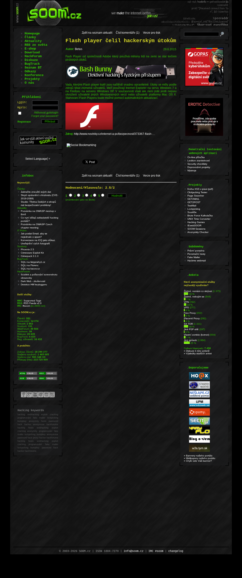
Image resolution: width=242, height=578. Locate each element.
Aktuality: (22, 208)
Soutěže (192, 212)
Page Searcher (195, 195)
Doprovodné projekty (198, 167)
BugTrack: (22, 259)
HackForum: (23, 271)
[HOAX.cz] (199, 379)
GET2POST (193, 202)
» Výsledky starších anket (198, 353)
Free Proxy (190, 313)
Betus (78, 49)
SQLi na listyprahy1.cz (33, 262)
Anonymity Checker (197, 232)
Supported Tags (32, 300)
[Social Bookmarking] (81, 145)
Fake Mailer (193, 257)
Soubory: (22, 246)
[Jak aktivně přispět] (38, 144)
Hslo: (22, 107)
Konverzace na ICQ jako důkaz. (38, 240)
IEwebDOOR (194, 225)
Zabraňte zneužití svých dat (36, 192)
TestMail (191, 205)
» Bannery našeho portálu (198, 455)
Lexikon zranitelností (198, 160)
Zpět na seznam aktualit (97, 32)
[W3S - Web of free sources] (199, 451)
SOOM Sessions (196, 229)
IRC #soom (155, 551)
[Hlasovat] (186, 294)
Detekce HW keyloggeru (34, 284)
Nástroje (191, 170)
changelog (175, 551)
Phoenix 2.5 (27, 249)
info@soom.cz (133, 551)
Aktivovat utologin (46, 112)
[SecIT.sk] (199, 424)
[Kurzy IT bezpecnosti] (204, 85)
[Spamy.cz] (199, 415)
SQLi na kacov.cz (30, 268)
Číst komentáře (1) (127, 32)
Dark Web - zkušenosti (33, 281)
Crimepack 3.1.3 (30, 256)
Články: (21, 188)
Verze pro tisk (151, 32)
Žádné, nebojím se (194, 296)
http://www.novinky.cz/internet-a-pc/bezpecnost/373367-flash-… (114, 134)
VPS (186, 307)
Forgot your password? (44, 115)
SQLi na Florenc (30, 265)
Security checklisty (197, 164)
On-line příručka (196, 157)
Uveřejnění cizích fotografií (35, 243)
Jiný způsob (190, 340)
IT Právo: (22, 230)
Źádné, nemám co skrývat (198, 291)
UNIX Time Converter (198, 219)
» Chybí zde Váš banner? (198, 461)
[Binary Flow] (199, 433)
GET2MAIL (193, 199)
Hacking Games (196, 222)
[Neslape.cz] (199, 397)
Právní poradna (195, 250)
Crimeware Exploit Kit (32, 252)
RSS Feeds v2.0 (33, 303)
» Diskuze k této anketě (197, 351)
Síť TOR (188, 324)
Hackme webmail (196, 260)
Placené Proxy (192, 318)
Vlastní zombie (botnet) (196, 334)
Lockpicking (193, 209)
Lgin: (22, 102)
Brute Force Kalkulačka (200, 215)
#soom (26, 306)
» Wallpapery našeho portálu (199, 458)
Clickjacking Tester (197, 192)
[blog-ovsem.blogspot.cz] (199, 442)
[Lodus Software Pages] (199, 406)
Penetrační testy (196, 254)
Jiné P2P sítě (191, 329)
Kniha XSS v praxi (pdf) (200, 189)
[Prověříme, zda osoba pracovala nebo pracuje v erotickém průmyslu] (204, 135)
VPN (186, 302)
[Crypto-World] (199, 388)
